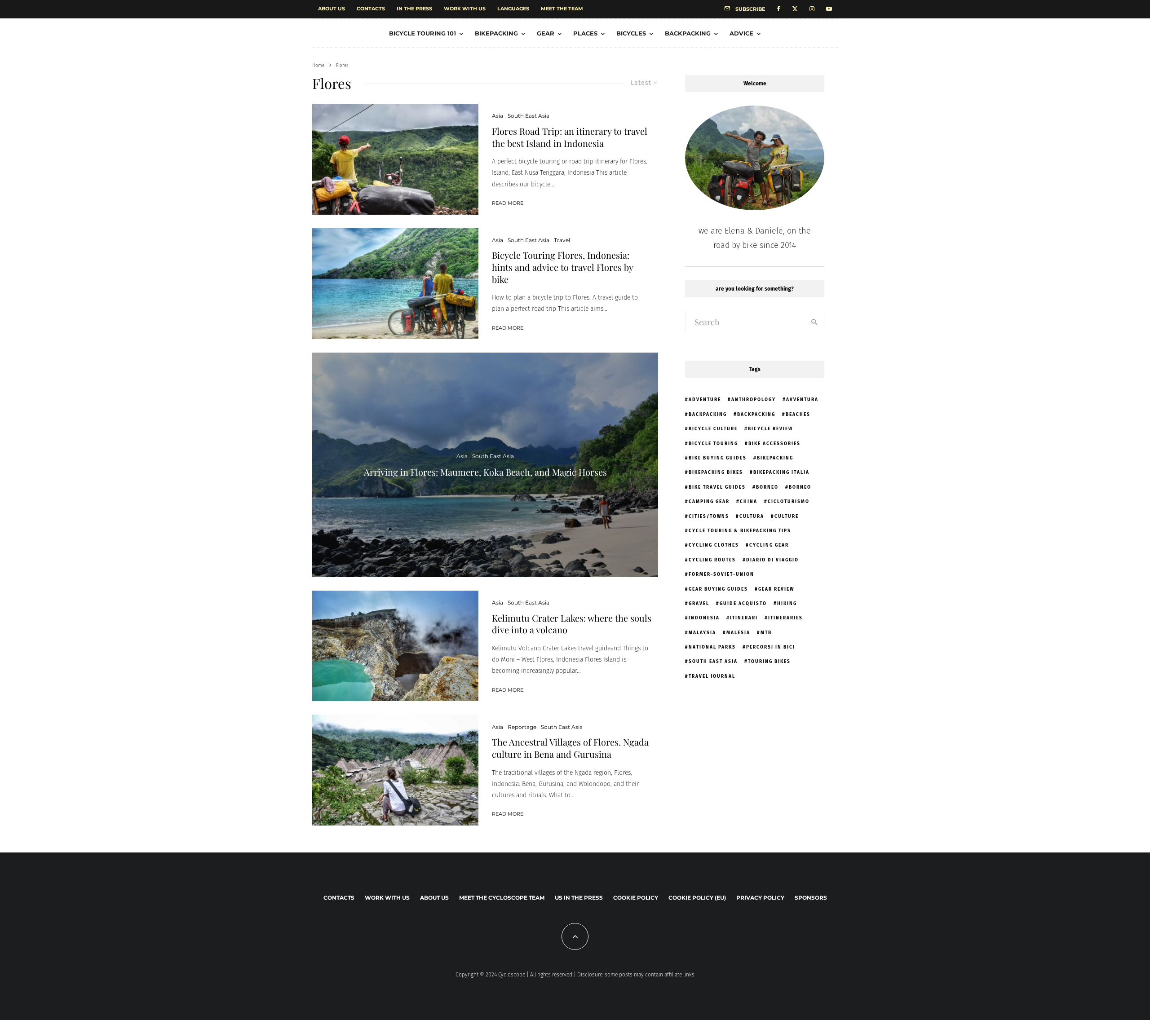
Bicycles (631, 33)
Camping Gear (709, 501)
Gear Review (776, 589)
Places (585, 33)
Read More (507, 203)
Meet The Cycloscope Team (501, 897)
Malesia (738, 633)
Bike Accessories (774, 443)
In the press (414, 8)
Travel (562, 240)
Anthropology (753, 399)
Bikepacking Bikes (716, 472)
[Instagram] (812, 9)
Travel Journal (712, 676)
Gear (545, 33)
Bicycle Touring (713, 443)
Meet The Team (562, 8)
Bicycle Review (770, 429)
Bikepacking (496, 33)
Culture (786, 516)
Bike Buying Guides (718, 458)
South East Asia (528, 115)
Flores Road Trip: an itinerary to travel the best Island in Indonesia (569, 137)
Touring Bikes (769, 661)
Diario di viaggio (772, 560)
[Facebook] (778, 9)
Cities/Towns (709, 516)
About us (331, 8)
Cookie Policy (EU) (697, 897)
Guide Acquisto (743, 603)
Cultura (751, 516)
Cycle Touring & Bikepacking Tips (740, 531)
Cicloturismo (788, 501)
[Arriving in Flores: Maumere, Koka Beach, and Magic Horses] (485, 465)
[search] (814, 322)
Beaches (798, 414)
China (748, 501)
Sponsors (811, 897)
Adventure (705, 399)
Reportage (522, 727)
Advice (741, 33)
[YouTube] (829, 9)
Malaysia (702, 633)
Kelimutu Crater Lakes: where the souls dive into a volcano (571, 624)
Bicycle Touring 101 (422, 33)
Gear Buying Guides (718, 589)
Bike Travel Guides (717, 487)
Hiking (787, 603)
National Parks (712, 647)
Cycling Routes (712, 560)
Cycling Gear (769, 545)
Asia (497, 115)
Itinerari (744, 618)
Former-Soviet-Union (721, 574)
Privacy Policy (760, 897)
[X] (795, 9)
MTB (766, 633)
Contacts (371, 8)
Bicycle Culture (713, 429)
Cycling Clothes (714, 545)
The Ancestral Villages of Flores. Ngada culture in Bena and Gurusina (570, 748)
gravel (699, 603)
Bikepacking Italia (781, 472)
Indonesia (704, 618)
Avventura (802, 399)
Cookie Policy (635, 897)
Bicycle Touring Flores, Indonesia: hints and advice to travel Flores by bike (562, 267)
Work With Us (465, 8)
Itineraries (785, 618)
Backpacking (688, 33)
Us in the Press (579, 897)
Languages (513, 8)
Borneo (767, 487)
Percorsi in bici (770, 647)
